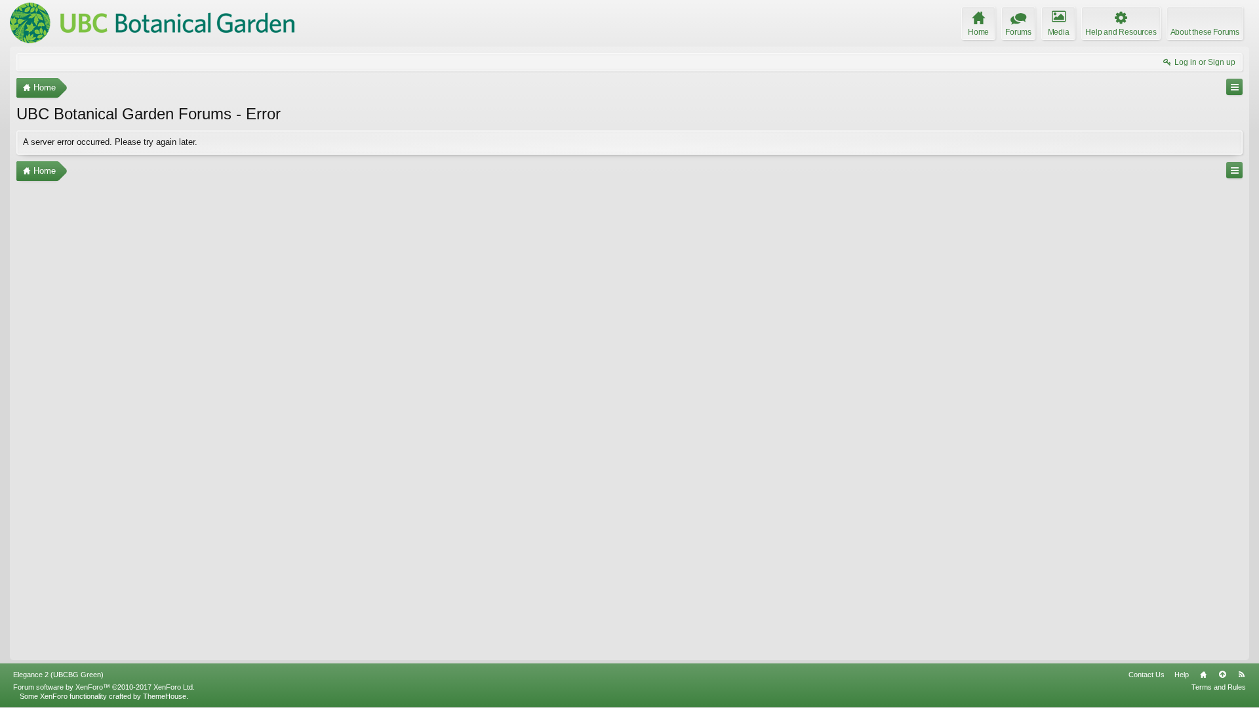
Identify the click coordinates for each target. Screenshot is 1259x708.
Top (1222, 674)
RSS (1241, 674)
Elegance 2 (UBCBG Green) (58, 674)
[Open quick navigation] (1234, 87)
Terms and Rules (1218, 687)
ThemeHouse (164, 696)
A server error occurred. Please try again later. (110, 142)
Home (1203, 674)
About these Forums (1204, 32)
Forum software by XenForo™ (104, 687)
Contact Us (1147, 674)
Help (1181, 674)
